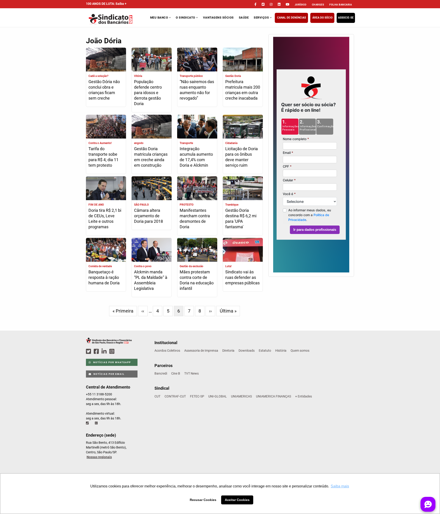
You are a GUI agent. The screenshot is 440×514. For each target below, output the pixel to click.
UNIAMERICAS (241, 396)
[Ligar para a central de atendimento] (88, 423)
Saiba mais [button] (340, 486)
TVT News (191, 373)
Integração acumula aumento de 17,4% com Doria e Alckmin (196, 157)
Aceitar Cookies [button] (237, 500)
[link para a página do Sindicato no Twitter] (263, 4)
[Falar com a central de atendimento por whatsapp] (97, 423)
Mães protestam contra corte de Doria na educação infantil (197, 280)
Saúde (244, 17)
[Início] (117, 19)
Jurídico (301, 4)
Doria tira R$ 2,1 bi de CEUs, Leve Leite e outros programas (104, 218)
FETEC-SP (197, 396)
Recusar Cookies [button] (203, 500)
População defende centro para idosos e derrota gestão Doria (148, 92)
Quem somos (300, 350)
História (280, 350)
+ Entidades (303, 396)
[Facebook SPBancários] (97, 351)
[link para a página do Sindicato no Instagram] (271, 4)
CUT (157, 396)
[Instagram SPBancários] (112, 351)
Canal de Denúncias (291, 17)
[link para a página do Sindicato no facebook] (255, 4)
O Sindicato (186, 17)
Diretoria (228, 350)
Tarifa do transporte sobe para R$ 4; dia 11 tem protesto (103, 157)
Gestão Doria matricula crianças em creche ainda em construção (151, 157)
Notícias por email (108, 374)
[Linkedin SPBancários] (105, 351)
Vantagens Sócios (218, 17)
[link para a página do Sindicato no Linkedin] (279, 4)
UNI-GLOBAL (217, 396)
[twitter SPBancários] (89, 351)
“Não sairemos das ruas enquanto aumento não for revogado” (197, 90)
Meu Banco (159, 17)
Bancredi (160, 373)
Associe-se (346, 17)
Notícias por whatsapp (111, 362)
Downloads (247, 350)
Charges (318, 4)
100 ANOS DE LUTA (106, 3)
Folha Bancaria (340, 4)
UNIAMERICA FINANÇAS (273, 396)
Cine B (175, 373)
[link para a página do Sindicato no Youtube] (287, 4)
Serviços (262, 17)
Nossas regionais (99, 457)
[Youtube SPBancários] (120, 351)
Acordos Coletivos (167, 350)
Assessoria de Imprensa (201, 350)
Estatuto (265, 350)
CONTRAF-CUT (175, 396)
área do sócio (322, 17)
